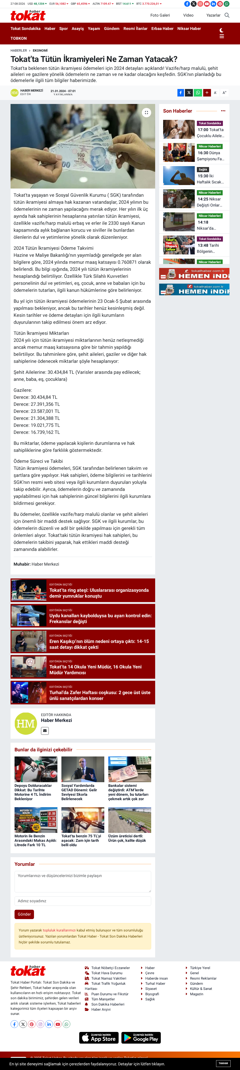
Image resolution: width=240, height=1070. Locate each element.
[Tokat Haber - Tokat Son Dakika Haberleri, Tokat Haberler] (28, 15)
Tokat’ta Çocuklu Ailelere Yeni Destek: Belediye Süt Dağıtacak (211, 133)
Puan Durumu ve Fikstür (109, 994)
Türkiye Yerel (200, 968)
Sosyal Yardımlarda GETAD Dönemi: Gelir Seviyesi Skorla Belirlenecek (79, 792)
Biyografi (152, 994)
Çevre (149, 973)
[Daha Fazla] (207, 93)
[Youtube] (58, 1024)
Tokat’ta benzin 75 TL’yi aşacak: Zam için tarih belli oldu (81, 840)
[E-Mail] (45, 731)
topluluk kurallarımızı (60, 930)
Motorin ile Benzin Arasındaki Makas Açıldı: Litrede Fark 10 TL (36, 840)
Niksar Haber (189, 28)
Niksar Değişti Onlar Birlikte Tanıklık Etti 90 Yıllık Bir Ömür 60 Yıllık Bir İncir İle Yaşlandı (210, 202)
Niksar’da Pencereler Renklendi (206, 225)
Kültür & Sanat (201, 989)
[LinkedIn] (49, 1024)
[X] (23, 1024)
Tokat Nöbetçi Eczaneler (110, 968)
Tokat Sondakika (26, 28)
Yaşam (94, 28)
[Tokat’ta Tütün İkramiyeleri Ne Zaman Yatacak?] (83, 146)
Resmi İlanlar (135, 28)
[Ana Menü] (222, 37)
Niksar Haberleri (210, 146)
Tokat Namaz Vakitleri (108, 978)
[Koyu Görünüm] (221, 31)
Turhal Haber (155, 983)
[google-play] (141, 1037)
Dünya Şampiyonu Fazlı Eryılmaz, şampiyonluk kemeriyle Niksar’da (211, 156)
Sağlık (203, 169)
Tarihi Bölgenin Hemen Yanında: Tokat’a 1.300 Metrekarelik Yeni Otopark (211, 248)
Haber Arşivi (101, 1009)
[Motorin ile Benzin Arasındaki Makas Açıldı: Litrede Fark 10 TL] (36, 819)
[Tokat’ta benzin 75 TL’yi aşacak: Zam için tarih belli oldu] (82, 819)
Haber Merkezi (56, 720)
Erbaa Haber (162, 28)
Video (188, 15)
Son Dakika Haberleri (107, 1004)
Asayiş (78, 28)
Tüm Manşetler (103, 999)
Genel (194, 973)
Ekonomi (40, 50)
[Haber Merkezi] (26, 723)
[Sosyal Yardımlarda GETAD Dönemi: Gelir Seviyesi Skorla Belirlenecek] (82, 769)
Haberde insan (156, 978)
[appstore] (99, 1037)
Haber (50, 28)
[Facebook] (14, 1024)
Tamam (223, 1063)
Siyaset (151, 989)
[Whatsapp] (66, 1024)
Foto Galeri (160, 15)
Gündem (112, 28)
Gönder (24, 914)
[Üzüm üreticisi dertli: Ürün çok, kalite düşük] (129, 819)
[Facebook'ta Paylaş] (180, 93)
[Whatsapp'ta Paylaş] (198, 93)
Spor (63, 28)
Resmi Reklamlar (203, 978)
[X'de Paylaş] (189, 93)
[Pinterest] (32, 1024)
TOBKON (19, 38)
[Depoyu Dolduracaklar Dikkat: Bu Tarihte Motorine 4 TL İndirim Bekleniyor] (36, 769)
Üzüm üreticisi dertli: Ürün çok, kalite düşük (127, 838)
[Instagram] (40, 1024)
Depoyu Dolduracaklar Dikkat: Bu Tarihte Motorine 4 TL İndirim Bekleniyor (33, 792)
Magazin (196, 994)
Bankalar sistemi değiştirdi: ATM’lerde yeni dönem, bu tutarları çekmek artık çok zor (128, 792)
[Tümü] (223, 110)
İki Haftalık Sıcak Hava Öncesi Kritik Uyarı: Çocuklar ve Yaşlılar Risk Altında (209, 179)
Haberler (19, 50)
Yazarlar (213, 15)
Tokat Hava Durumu (106, 973)
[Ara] (227, 15)
